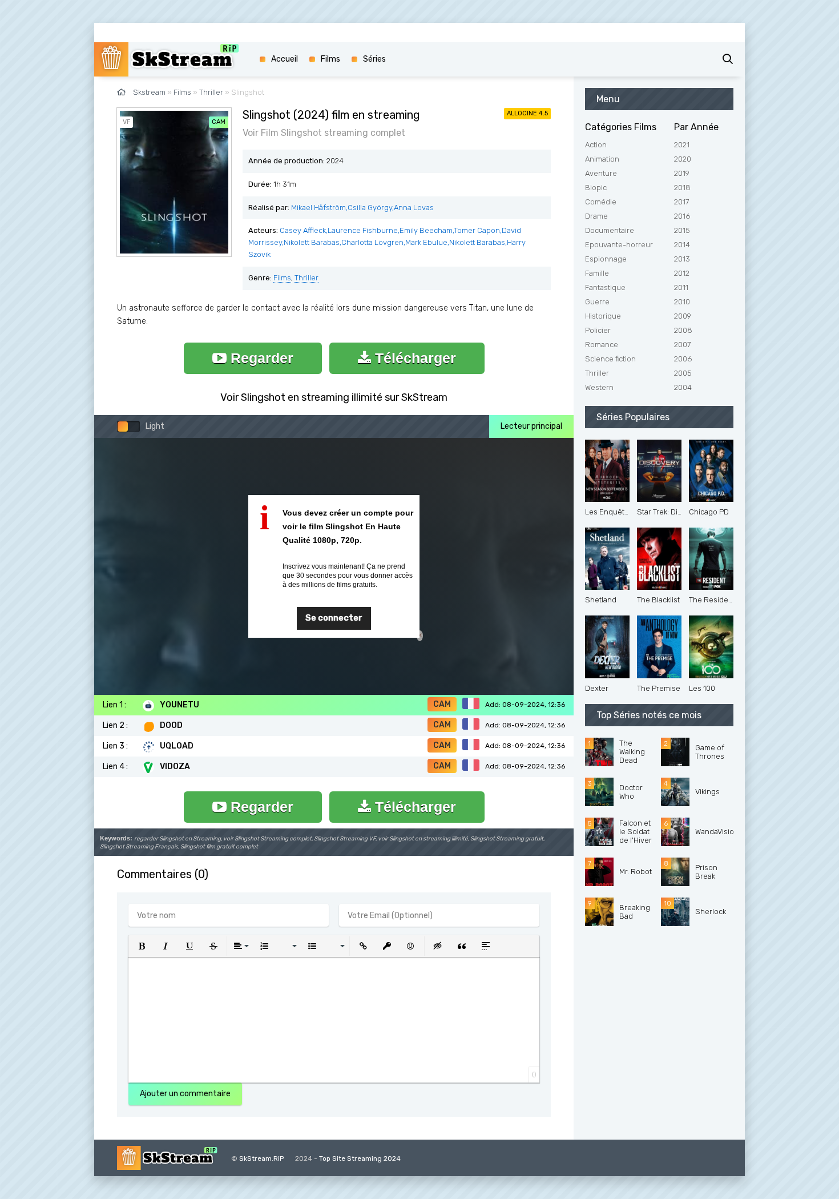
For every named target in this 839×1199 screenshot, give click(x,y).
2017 (681, 202)
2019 (681, 173)
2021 (681, 144)
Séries (374, 59)
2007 (682, 344)
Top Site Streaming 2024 (360, 1158)
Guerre (597, 301)
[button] (141, 946)
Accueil (284, 59)
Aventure (601, 173)
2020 (682, 159)
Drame (596, 216)
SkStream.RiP (261, 1158)
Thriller (306, 277)
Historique (603, 316)
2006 (683, 359)
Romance (601, 344)
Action (596, 144)
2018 (682, 187)
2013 (682, 259)
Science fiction (610, 359)
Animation (602, 159)
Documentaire (609, 230)
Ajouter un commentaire (185, 1094)
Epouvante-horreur (619, 244)
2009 (682, 316)
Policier (598, 330)
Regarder (260, 358)
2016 (682, 216)
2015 (682, 230)
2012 (681, 273)
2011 (681, 287)
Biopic (596, 187)
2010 (682, 301)
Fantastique (605, 287)
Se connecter (333, 618)
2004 (683, 387)
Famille (597, 273)
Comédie (600, 202)
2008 (683, 330)
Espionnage (606, 259)
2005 (683, 373)
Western (599, 387)
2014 (682, 244)
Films (282, 277)
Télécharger (413, 358)
